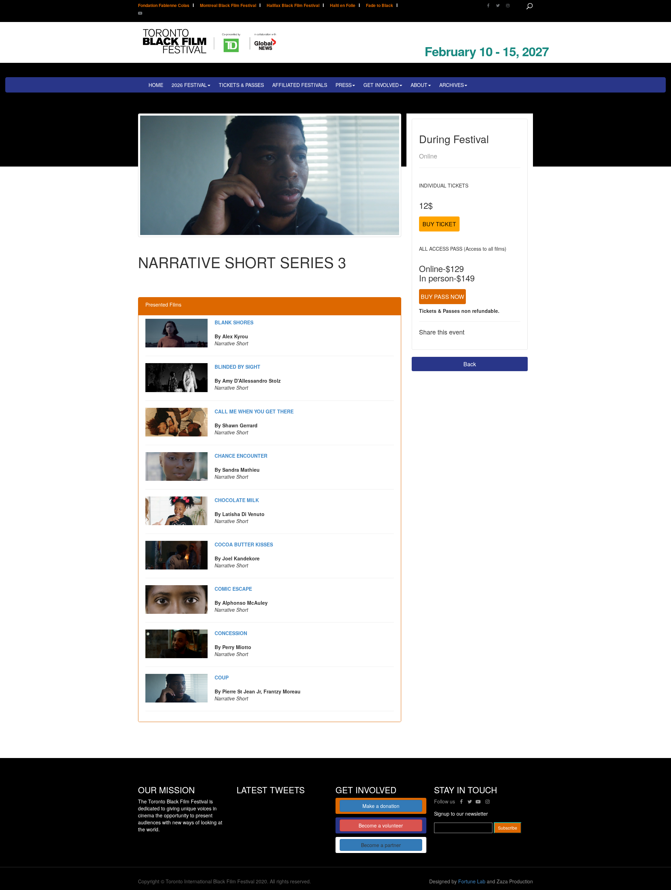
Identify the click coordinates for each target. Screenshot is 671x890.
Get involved (381, 84)
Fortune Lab (471, 881)
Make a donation (380, 805)
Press (344, 84)
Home (156, 84)
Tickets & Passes (241, 84)
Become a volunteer (381, 825)
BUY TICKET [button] (439, 224)
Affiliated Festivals (299, 84)
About (419, 84)
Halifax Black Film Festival (293, 5)
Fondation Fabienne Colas (163, 5)
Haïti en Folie (342, 5)
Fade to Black (379, 5)
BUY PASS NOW (442, 297)
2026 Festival (189, 84)
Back (469, 364)
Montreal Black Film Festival (228, 5)
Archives (451, 84)
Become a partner (381, 844)
